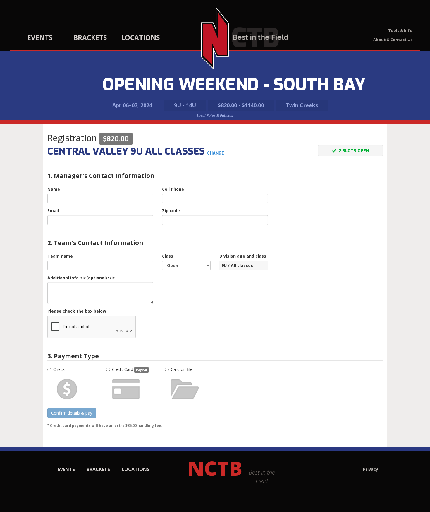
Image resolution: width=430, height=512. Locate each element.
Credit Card (129, 369)
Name (53, 189)
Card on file (181, 369)
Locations (140, 37)
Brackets (90, 37)
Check (59, 369)
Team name (60, 256)
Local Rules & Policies (215, 115)
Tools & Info (400, 30)
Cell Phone (173, 189)
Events (39, 37)
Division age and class (242, 256)
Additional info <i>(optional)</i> (81, 277)
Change (215, 153)
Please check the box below (76, 311)
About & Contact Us (392, 39)
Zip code (171, 210)
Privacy (370, 469)
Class (167, 256)
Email (53, 210)
